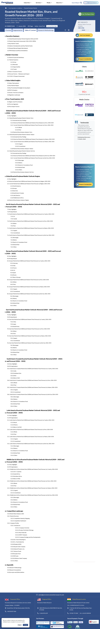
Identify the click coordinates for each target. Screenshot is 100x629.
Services (38, 2)
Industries (27, 2)
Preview (8, 30)
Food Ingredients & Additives (15, 8)
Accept (25, 625)
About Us (59, 2)
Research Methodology (46, 30)
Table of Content (30, 30)
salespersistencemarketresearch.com (51, 595)
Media (48, 2)
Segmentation (17, 30)
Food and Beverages (52, 26)
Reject (19, 625)
